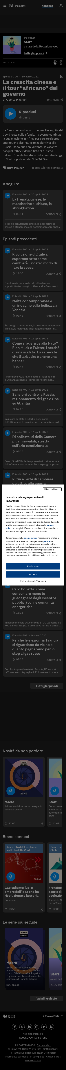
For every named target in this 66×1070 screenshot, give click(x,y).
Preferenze (33, 566)
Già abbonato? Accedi (33, 580)
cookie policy (30, 538)
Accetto (33, 574)
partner (47, 541)
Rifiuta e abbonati (52, 489)
